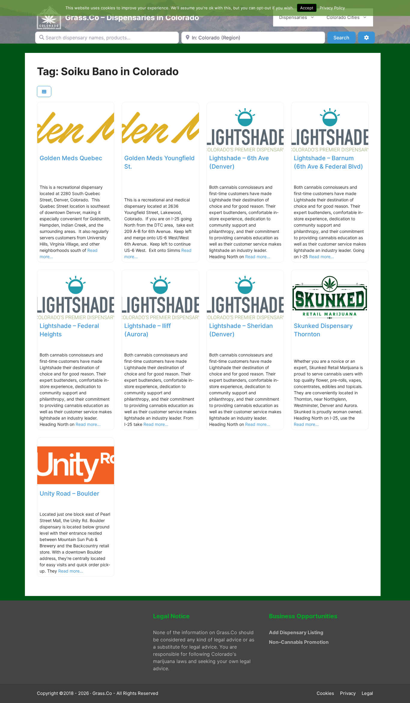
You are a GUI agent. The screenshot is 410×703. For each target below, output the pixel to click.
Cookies (325, 693)
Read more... (257, 256)
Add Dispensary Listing (296, 632)
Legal (367, 693)
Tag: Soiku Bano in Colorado (108, 71)
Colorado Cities (343, 17)
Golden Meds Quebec (71, 158)
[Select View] (44, 91)
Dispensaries (293, 17)
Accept (306, 7)
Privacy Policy (332, 7)
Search (344, 37)
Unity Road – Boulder (69, 493)
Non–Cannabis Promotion (299, 642)
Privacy (348, 693)
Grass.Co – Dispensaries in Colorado (132, 17)
